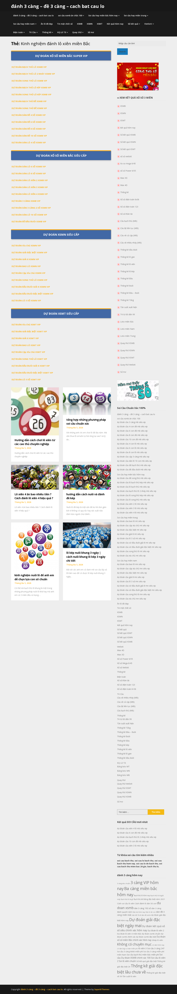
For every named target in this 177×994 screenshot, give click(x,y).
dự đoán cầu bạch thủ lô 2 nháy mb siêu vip (136, 491)
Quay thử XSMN (127, 350)
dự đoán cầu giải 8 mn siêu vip (130, 577)
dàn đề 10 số (136, 915)
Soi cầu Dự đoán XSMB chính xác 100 (139, 956)
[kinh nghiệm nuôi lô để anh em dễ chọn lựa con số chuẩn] (35, 546)
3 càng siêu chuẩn (123, 883)
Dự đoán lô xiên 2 (156, 930)
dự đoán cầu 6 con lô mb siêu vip (132, 448)
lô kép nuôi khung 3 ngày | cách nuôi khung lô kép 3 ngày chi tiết (85, 556)
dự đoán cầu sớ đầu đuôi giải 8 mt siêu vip (136, 542)
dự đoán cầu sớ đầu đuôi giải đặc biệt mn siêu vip (139, 590)
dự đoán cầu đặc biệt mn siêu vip (132, 572)
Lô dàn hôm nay (158, 945)
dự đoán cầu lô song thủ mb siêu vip (133, 499)
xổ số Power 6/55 (128, 170)
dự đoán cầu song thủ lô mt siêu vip (133, 551)
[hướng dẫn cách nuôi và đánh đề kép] (87, 477)
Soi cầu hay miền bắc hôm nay (103, 15)
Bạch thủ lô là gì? (127, 899)
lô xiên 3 (142, 948)
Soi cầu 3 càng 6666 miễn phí (130, 951)
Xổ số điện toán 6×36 (126, 689)
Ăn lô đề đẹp (47, 23)
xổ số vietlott (126, 156)
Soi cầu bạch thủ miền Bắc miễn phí (143, 954)
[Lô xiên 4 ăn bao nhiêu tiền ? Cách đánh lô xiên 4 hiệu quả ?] (35, 477)
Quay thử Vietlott (128, 364)
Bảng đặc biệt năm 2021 (154, 899)
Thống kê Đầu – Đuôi (129, 293)
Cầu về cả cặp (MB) (129, 235)
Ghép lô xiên (157, 940)
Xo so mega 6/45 (128, 163)
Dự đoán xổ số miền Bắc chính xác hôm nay (141, 938)
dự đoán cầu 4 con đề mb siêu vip (132, 426)
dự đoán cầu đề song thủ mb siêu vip (134, 478)
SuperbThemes (101, 989)
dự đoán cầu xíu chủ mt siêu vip (131, 555)
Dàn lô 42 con (151, 912)
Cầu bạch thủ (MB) (128, 221)
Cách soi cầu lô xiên (125, 903)
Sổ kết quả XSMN (128, 142)
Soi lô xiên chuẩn (127, 961)
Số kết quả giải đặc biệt (146, 961)
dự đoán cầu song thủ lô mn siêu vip (133, 594)
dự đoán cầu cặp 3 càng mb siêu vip (133, 456)
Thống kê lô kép (127, 271)
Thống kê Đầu (126, 278)
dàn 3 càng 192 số (142, 908)
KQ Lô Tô (61, 32)
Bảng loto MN (123, 770)
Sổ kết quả (133, 23)
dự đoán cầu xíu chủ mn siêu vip (131, 598)
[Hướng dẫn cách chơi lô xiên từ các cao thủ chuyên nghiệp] (35, 411)
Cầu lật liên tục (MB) (129, 228)
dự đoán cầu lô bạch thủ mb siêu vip (133, 486)
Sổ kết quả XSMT (128, 149)
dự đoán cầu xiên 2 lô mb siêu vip (132, 504)
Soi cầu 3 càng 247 (155, 948)
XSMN (90, 23)
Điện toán (18, 32)
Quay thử (77, 32)
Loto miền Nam (127, 329)
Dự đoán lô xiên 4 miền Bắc (129, 933)
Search (122, 51)
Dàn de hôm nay (139, 912)
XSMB (79, 23)
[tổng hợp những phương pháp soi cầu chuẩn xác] (87, 400)
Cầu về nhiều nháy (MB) (131, 242)
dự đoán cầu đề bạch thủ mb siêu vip (133, 465)
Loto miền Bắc (127, 321)
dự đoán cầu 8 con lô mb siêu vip (132, 452)
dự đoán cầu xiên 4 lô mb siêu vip (132, 512)
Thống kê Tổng (127, 300)
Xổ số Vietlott (123, 667)
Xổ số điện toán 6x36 (129, 199)
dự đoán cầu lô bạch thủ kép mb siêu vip (135, 482)
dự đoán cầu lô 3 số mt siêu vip (131, 538)
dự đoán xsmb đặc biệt (146, 937)
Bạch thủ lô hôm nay (142, 895)
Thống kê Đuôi (126, 285)
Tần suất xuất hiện (128, 307)
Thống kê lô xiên (127, 264)
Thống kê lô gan (127, 257)
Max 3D (123, 178)
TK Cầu (32, 32)
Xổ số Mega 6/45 (124, 663)
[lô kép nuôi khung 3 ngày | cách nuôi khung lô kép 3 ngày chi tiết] (87, 535)
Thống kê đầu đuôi (128, 249)
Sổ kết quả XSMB (128, 134)
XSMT (99, 23)
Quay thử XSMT (127, 357)
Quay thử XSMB (127, 343)
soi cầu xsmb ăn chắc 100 (70, 15)
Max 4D (123, 185)
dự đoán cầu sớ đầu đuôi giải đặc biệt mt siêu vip (139, 547)
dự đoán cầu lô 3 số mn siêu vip (131, 581)
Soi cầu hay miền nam (24, 23)
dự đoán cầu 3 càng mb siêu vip (131, 422)
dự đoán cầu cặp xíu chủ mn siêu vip (133, 568)
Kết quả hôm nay (115, 23)
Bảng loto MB (123, 775)
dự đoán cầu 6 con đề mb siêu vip (132, 430)
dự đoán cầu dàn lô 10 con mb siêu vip (134, 461)
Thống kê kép (123, 745)
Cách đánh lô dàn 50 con (145, 903)
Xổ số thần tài (126, 214)
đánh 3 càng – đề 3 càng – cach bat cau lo (57, 6)
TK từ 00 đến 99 (127, 314)
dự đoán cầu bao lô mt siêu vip (131, 521)
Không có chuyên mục (134, 944)
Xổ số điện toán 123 (129, 206)
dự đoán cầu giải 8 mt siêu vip (130, 534)
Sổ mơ (91, 32)
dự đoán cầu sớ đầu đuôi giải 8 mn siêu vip (136, 585)
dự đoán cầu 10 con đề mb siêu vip (133, 439)
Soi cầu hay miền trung (135, 15)
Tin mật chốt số (65, 23)
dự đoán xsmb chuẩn (151, 933)
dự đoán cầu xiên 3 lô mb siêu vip (132, 508)
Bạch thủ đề (138, 899)
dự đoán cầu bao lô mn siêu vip (131, 564)
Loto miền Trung (127, 336)
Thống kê (46, 32)
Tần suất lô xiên (129, 976)
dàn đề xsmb (146, 915)
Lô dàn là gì (121, 949)
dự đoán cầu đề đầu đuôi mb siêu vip (134, 469)
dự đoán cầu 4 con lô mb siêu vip (132, 443)
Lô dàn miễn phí (132, 949)
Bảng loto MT (123, 766)
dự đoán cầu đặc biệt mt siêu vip (131, 529)
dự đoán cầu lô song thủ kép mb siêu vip (135, 495)
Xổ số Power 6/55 (125, 659)
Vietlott (148, 23)
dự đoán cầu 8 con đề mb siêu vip (132, 435)
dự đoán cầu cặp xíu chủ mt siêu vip (133, 525)
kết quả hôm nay (127, 127)
